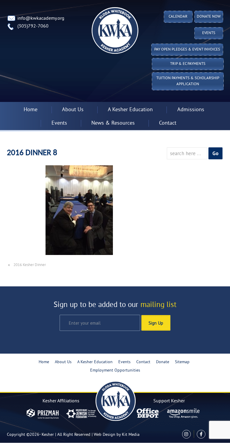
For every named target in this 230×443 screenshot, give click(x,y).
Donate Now (209, 16)
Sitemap (182, 362)
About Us (63, 362)
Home (30, 109)
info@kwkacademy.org (40, 19)
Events (208, 33)
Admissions (190, 109)
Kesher (47, 434)
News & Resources (113, 123)
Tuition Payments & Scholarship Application (187, 81)
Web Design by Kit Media (117, 434)
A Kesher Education (95, 362)
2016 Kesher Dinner (29, 265)
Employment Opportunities (115, 370)
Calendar (178, 16)
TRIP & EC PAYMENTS (187, 64)
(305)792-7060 (33, 26)
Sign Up (156, 323)
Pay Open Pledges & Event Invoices (187, 49)
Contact (167, 123)
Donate (162, 362)
